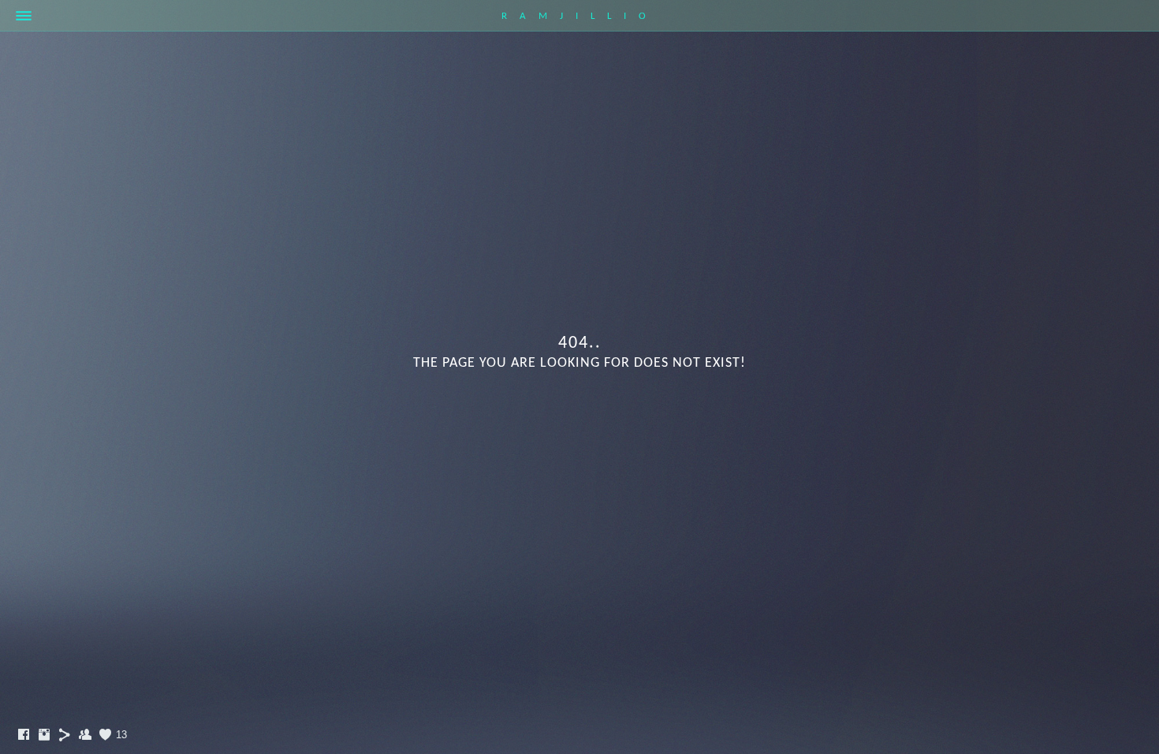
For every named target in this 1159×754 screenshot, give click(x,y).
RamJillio (579, 16)
